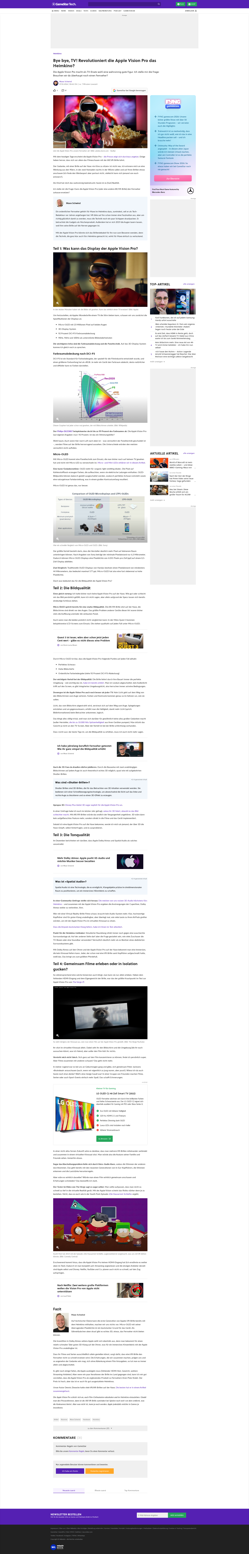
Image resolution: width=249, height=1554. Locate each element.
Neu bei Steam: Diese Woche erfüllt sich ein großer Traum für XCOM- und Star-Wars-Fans (180, 493)
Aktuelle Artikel (164, 453)
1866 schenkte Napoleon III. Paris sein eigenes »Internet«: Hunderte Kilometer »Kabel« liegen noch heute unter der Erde (175, 327)
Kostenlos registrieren (100, 1471)
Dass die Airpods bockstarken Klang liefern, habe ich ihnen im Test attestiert (87, 926)
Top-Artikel (160, 284)
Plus (182, 4)
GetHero (78, 1532)
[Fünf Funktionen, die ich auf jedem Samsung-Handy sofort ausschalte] (173, 301)
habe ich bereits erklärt (93, 682)
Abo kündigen (82, 1528)
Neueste (69, 1490)
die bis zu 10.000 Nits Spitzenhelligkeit (86, 722)
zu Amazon (103, 1138)
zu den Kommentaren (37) (98, 1428)
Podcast (117, 11)
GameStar (54, 1532)
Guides (93, 11)
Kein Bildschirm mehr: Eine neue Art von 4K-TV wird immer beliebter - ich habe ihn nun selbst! (174, 345)
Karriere (107, 1528)
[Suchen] (159, 4)
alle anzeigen (189, 284)
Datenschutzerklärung (160, 1528)
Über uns (62, 1528)
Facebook (59, 1535)
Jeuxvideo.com (87, 1532)
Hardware (86, 1419)
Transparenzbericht (189, 1528)
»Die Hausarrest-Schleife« (120, 1193)
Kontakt (122, 1528)
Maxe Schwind (65, 82)
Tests (86, 11)
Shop (193, 4)
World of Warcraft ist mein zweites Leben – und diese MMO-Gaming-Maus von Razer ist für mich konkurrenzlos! (181, 467)
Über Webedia (71, 1528)
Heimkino (57, 53)
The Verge (77, 981)
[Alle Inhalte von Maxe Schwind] (55, 83)
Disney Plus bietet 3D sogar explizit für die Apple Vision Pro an (93, 804)
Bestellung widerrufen (95, 1528)
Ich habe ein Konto (70, 1471)
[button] (55, 11)
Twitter (53, 1535)
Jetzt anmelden (177, 1515)
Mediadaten (148, 1528)
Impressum (54, 1528)
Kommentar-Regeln (76, 1451)
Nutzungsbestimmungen (134, 1528)
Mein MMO (70, 1532)
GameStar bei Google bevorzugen (131, 90)
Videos (71, 11)
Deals (78, 11)
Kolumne (64, 1419)
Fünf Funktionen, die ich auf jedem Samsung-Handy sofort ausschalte (175, 319)
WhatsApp (81, 1535)
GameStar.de (129, 11)
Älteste (100, 1490)
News (63, 11)
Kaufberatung (105, 11)
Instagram (67, 1535)
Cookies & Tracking (175, 1528)
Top (132, 1490)
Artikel (56, 1419)
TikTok (74, 1535)
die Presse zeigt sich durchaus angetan (121, 156)
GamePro (61, 1532)
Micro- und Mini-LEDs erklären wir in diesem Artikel (121, 462)
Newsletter (114, 1528)
